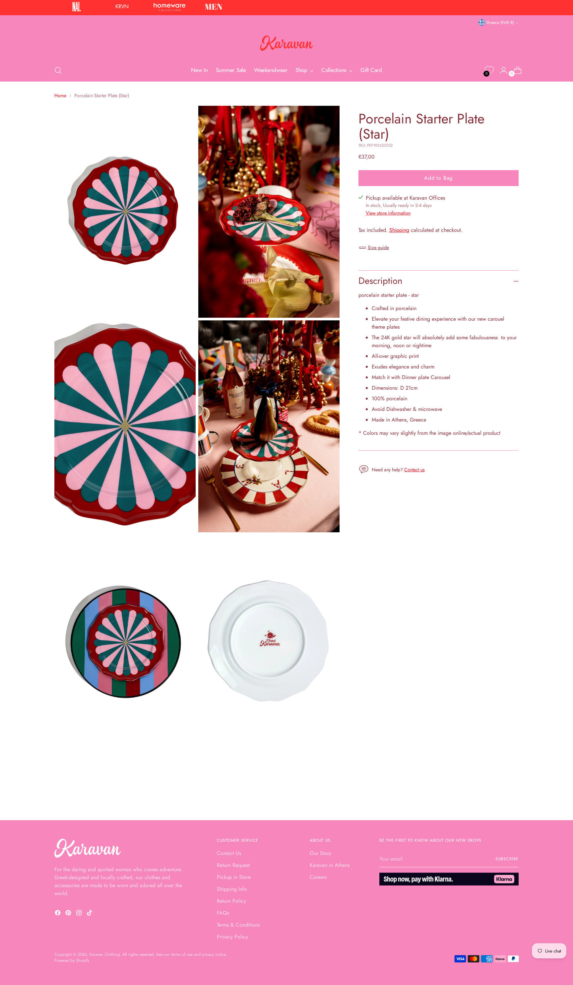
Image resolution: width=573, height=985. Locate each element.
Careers (318, 877)
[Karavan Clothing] (286, 43)
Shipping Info (232, 889)
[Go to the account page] (501, 70)
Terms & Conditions (238, 925)
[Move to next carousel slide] (513, 797)
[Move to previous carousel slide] (497, 797)
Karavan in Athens (330, 865)
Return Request (233, 865)
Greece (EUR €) (500, 23)
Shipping (399, 230)
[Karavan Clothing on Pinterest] (69, 913)
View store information (388, 213)
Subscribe (507, 859)
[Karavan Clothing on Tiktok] (90, 913)
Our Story (320, 853)
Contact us (414, 469)
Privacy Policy (232, 937)
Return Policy (231, 901)
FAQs (223, 913)
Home (60, 95)
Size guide (378, 247)
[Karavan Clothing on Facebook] (58, 913)
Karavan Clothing (105, 954)
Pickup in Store (234, 877)
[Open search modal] (58, 70)
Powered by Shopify (71, 960)
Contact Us (229, 853)
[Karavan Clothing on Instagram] (80, 913)
